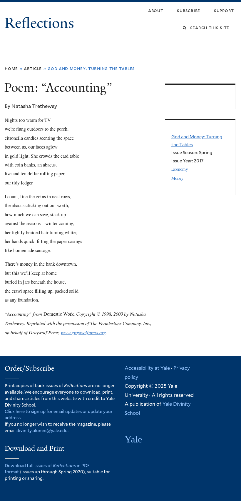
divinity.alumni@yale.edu (42, 430)
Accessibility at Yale (147, 368)
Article (33, 68)
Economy (179, 169)
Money (177, 178)
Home (11, 68)
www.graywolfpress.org (83, 332)
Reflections (41, 23)
